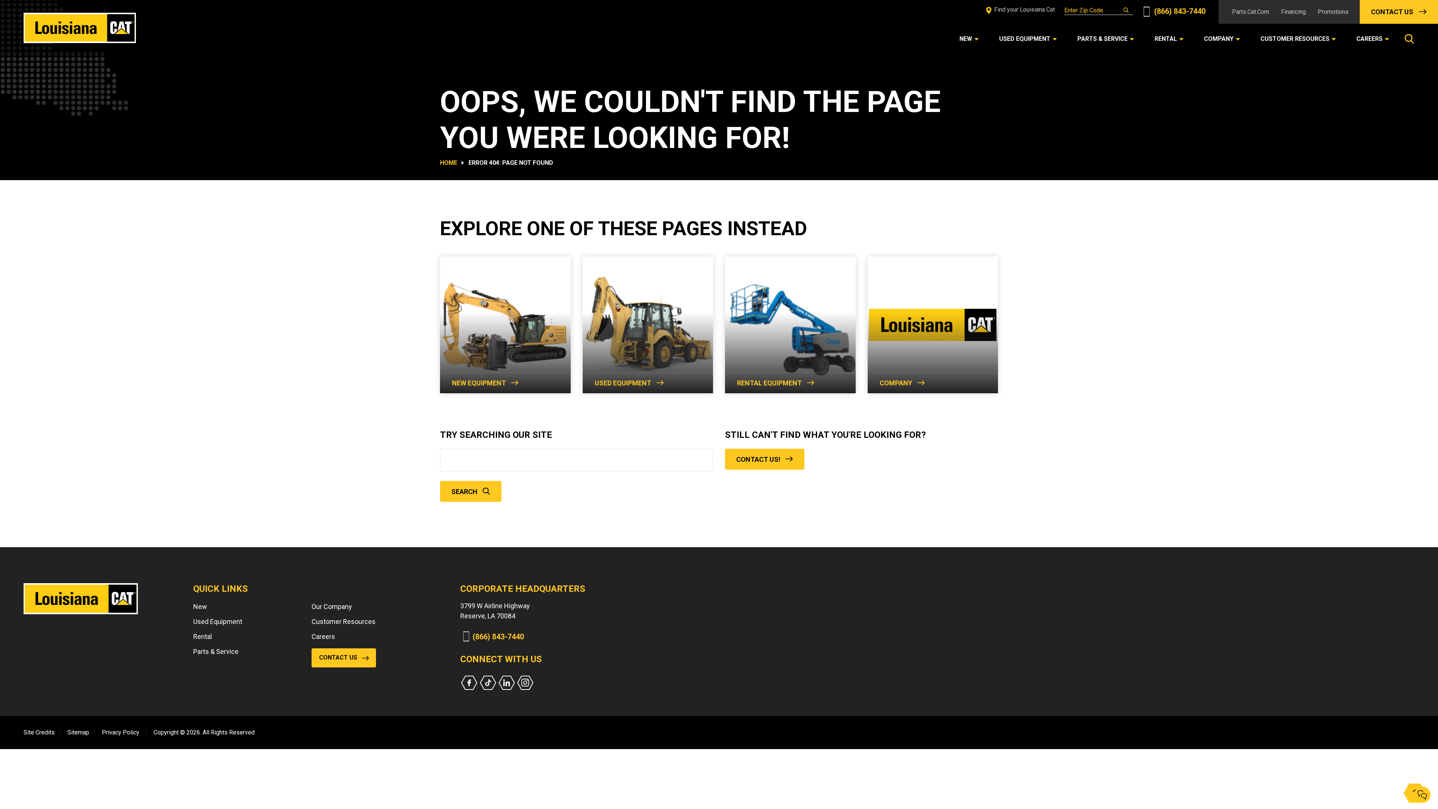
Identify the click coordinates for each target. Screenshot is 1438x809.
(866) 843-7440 (1178, 11)
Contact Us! (758, 459)
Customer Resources (344, 621)
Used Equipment (623, 383)
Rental (202, 636)
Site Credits (39, 732)
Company (896, 383)
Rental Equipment (769, 383)
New (200, 606)
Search (464, 492)
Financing (1293, 11)
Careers (323, 636)
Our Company (332, 606)
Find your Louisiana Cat (1024, 9)
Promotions (1333, 11)
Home (448, 162)
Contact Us (1392, 12)
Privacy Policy (120, 732)
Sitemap (78, 732)
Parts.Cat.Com (1250, 11)
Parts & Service (216, 651)
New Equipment (479, 383)
